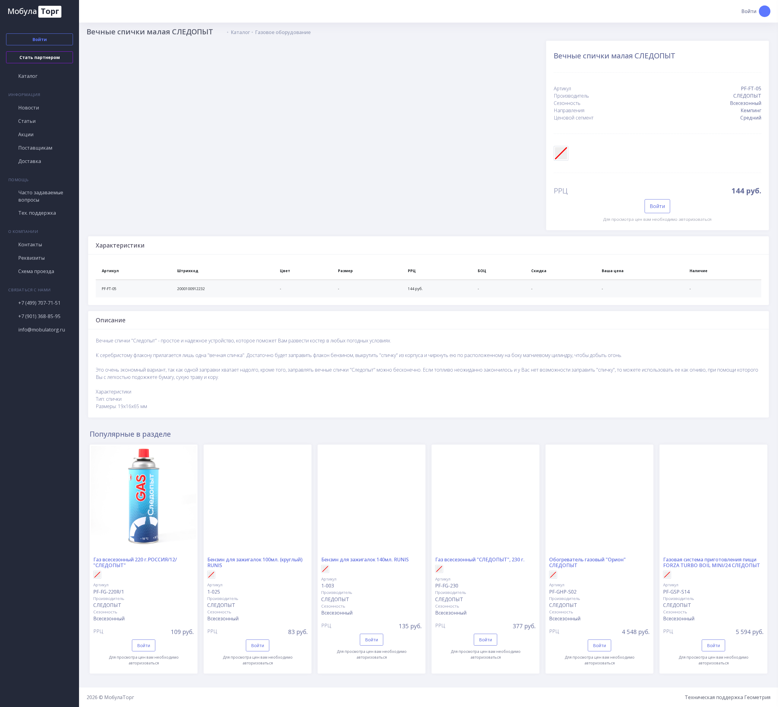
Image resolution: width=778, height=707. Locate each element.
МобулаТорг (119, 697)
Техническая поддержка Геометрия (727, 697)
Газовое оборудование (283, 32)
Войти (657, 206)
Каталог (240, 32)
